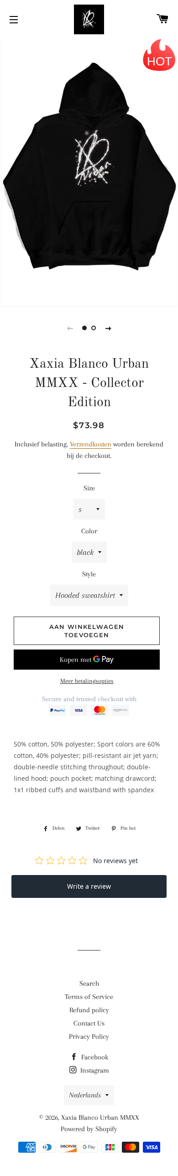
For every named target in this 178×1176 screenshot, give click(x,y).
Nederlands (85, 1095)
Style (89, 574)
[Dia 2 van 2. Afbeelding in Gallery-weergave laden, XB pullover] (93, 328)
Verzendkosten (90, 444)
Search (89, 983)
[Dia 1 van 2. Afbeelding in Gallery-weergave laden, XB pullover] (84, 328)
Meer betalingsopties (87, 680)
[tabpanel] (89, 171)
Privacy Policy (89, 1036)
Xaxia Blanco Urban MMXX (100, 1117)
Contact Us (89, 1023)
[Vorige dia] (70, 328)
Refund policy (89, 1010)
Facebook (93, 1057)
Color (89, 531)
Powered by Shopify (89, 1129)
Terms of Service (89, 997)
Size (89, 488)
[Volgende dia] (108, 328)
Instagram (94, 1070)
